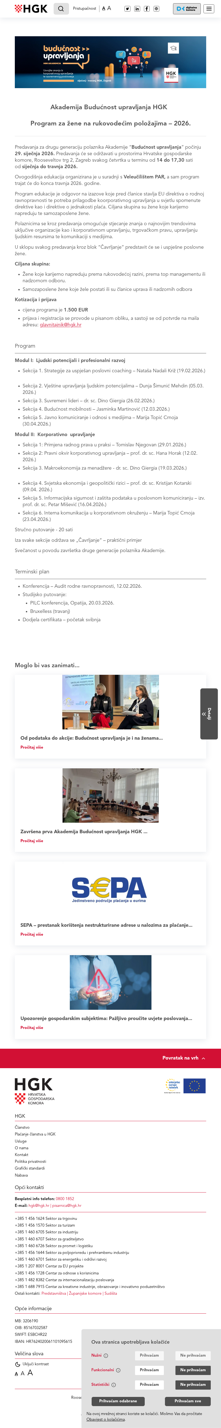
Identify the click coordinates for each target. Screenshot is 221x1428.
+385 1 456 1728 (29, 1273)
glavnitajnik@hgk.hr (60, 325)
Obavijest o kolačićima (106, 1420)
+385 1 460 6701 (29, 1260)
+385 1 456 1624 (29, 1219)
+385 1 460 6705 (29, 1232)
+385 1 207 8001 (29, 1266)
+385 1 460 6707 (29, 1239)
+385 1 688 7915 (29, 1287)
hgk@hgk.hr (39, 1206)
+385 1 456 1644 (29, 1253)
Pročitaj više (31, 748)
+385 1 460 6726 (29, 1246)
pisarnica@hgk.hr (66, 1206)
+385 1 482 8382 (29, 1280)
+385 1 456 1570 (29, 1226)
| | (79, 1294)
